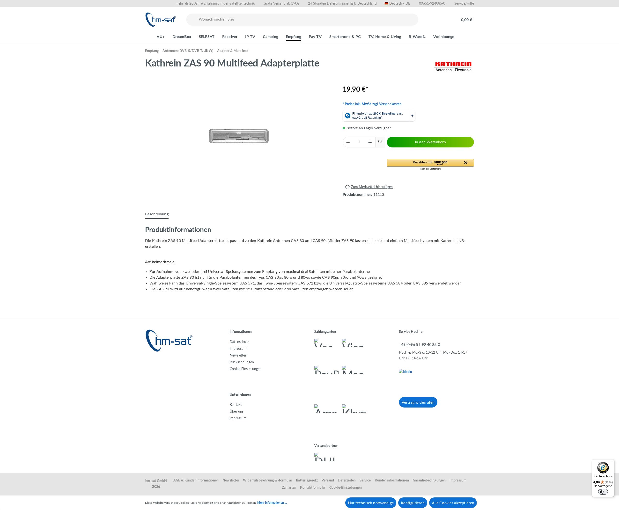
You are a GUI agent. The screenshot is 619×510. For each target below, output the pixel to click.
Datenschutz (239, 342)
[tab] (157, 214)
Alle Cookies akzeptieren (453, 503)
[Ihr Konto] (446, 17)
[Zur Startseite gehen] (161, 19)
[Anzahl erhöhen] (370, 142)
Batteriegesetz (307, 480)
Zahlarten (289, 487)
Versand (328, 480)
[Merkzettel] (431, 17)
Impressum (238, 348)
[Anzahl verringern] (348, 142)
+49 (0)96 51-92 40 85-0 (419, 345)
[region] (239, 136)
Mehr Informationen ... (272, 502)
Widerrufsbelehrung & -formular (267, 480)
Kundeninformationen (392, 480)
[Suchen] (191, 20)
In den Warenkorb (430, 142)
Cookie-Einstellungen (246, 369)
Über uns (236, 411)
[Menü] (611, 462)
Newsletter (238, 355)
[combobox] (307, 20)
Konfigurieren (413, 503)
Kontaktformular (312, 487)
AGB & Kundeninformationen (196, 480)
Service (365, 480)
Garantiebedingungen (429, 480)
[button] (430, 165)
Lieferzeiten (347, 480)
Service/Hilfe (464, 3)
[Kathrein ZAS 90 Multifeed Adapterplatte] (239, 136)
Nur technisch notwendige (371, 503)
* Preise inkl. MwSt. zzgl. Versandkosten (372, 104)
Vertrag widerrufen (418, 402)
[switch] (603, 492)
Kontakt (236, 405)
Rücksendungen (242, 362)
